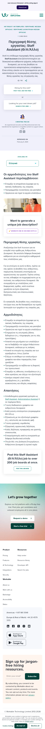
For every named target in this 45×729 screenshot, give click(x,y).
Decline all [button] (35, 726)
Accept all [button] (21, 726)
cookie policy (29, 721)
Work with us (7, 590)
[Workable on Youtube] (18, 627)
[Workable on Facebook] (13, 627)
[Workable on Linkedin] (8, 627)
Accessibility (7, 599)
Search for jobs (23, 570)
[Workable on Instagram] (29, 627)
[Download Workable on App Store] (16, 635)
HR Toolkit (8, 26)
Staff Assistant (11, 399)
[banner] (22, 226)
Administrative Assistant (28, 399)
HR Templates (19, 26)
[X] (24, 131)
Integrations (7, 570)
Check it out (22, 7)
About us (6, 585)
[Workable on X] (23, 627)
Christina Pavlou (22, 122)
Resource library (24, 560)
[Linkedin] (20, 131)
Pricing (5, 555)
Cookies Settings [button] (8, 726)
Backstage (6, 595)
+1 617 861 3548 (21, 612)
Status (5, 604)
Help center (22, 555)
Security (6, 575)
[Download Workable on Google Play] (16, 642)
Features (6, 560)
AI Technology (8, 565)
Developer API (23, 565)
